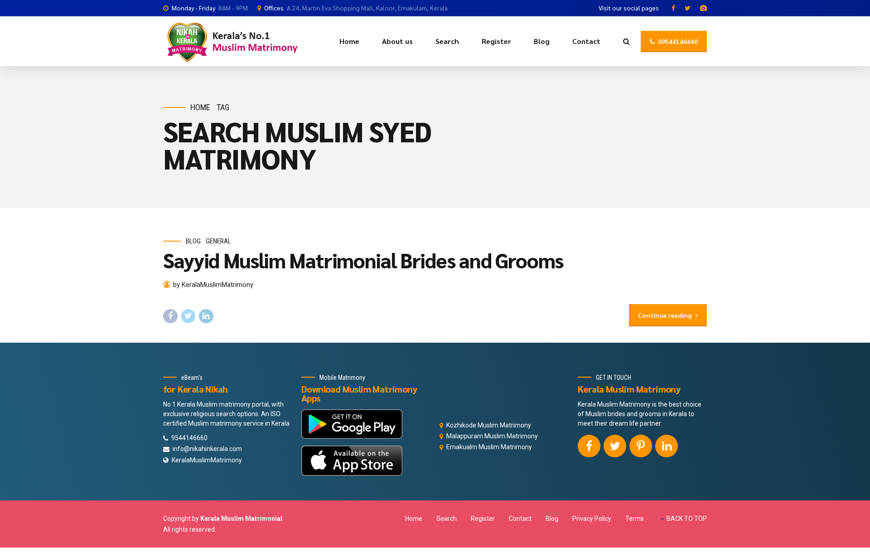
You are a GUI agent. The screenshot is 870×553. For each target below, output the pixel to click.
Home (349, 41)
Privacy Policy (591, 518)
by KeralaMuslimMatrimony (213, 285)
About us (397, 41)
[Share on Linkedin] (206, 316)
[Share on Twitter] (188, 316)
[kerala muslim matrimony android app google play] (351, 424)
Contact (586, 41)
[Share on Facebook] (170, 316)
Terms (634, 518)
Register (496, 41)
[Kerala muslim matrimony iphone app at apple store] (351, 461)
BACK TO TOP (687, 518)
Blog (542, 41)
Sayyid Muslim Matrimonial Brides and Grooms (363, 260)
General (218, 241)
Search (447, 41)
